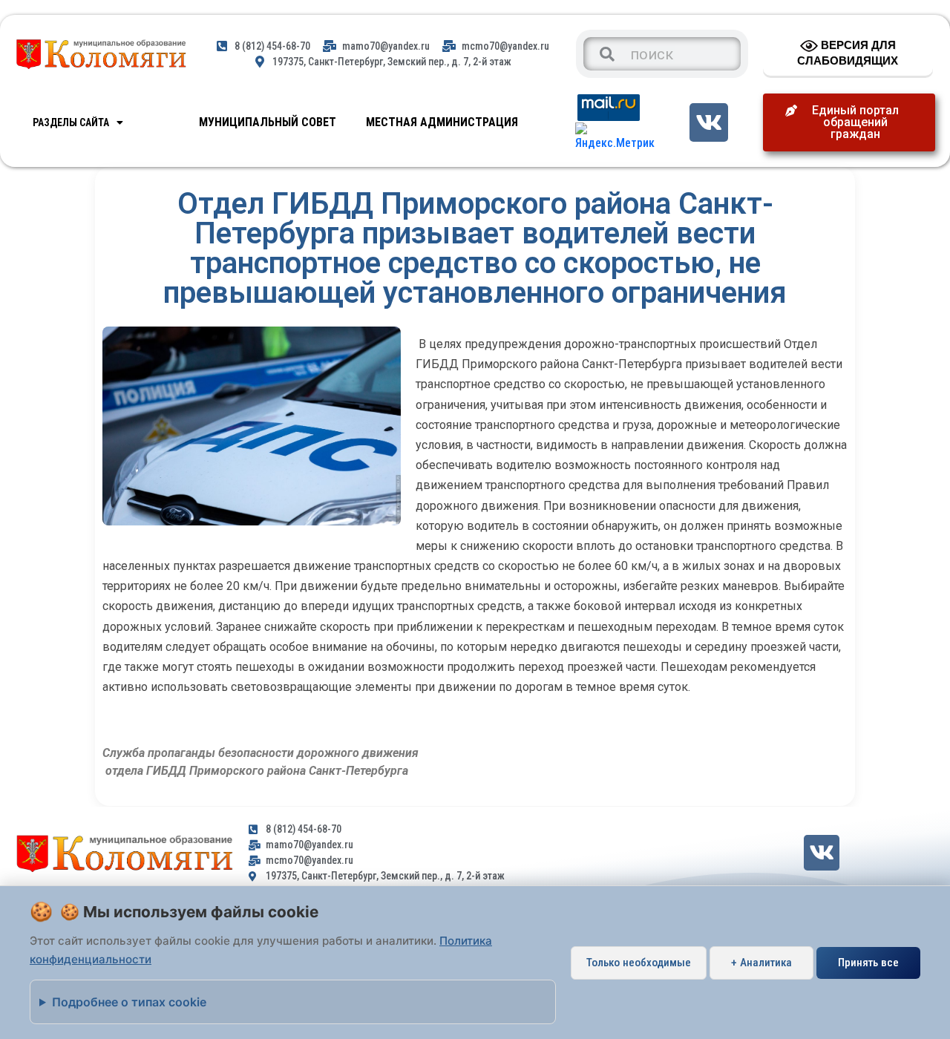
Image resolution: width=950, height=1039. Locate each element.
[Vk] (708, 122)
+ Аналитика (761, 962)
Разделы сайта (71, 122)
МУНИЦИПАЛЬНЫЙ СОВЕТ (267, 122)
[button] (849, 122)
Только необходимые (638, 962)
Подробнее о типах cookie (129, 1001)
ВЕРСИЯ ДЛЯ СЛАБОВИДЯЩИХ (847, 53)
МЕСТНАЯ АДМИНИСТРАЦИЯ (442, 122)
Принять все (868, 962)
